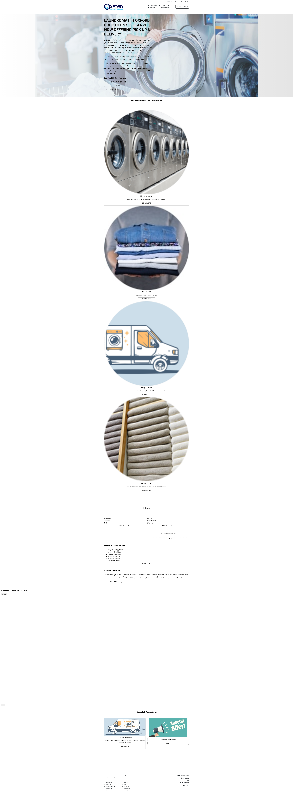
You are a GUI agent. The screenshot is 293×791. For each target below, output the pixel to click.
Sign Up (176, 1)
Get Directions (185, 782)
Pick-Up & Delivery (121, 12)
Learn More (146, 203)
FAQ (124, 778)
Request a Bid (109, 788)
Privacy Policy (127, 788)
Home (107, 775)
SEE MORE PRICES (146, 563)
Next (3, 705)
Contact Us (170, 1)
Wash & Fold (109, 12)
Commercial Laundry (149, 12)
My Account (183, 1)
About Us (162, 12)
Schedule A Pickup (113, 89)
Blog (125, 784)
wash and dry (124, 66)
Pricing (125, 780)
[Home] (113, 7)
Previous (4, 594)
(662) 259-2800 (153, 5)
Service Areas (183, 12)
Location (126, 782)
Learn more (146, 395)
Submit (118, 85)
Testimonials (127, 775)
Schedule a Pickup (182, 6)
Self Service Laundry (135, 12)
